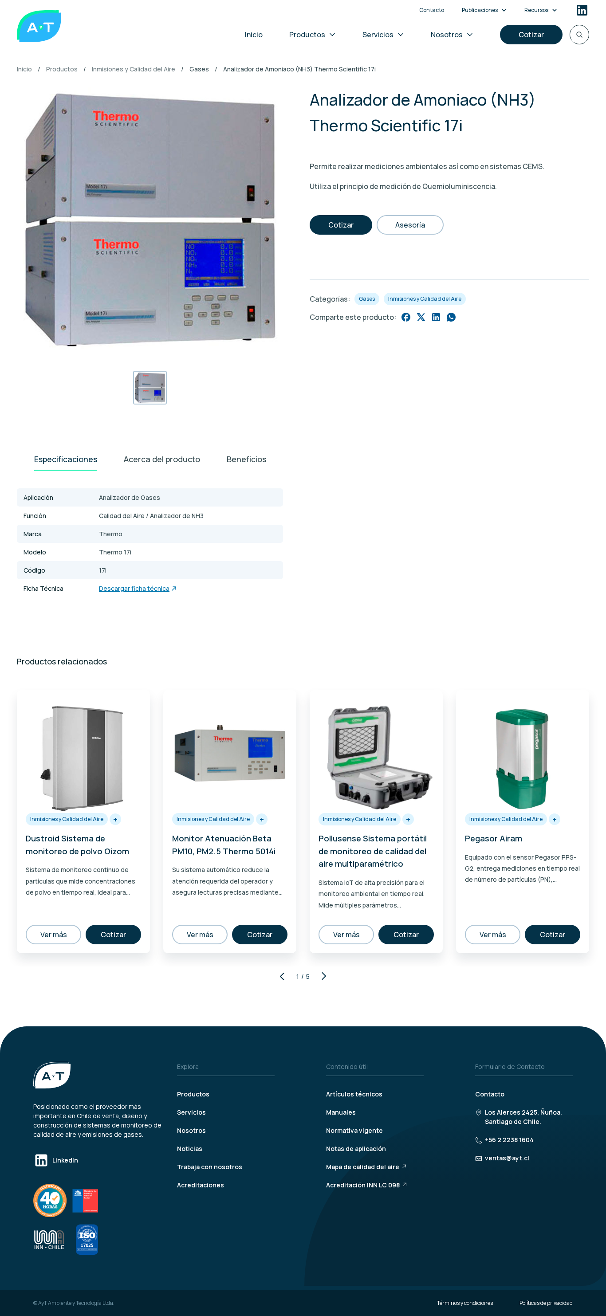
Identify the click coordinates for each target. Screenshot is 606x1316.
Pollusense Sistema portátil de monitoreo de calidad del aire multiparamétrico (373, 851)
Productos (307, 34)
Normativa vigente (354, 1130)
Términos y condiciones (465, 1303)
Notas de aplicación (356, 1148)
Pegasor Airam (493, 838)
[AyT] (39, 26)
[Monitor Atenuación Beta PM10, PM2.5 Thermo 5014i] (229, 754)
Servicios (378, 34)
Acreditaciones (200, 1185)
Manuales (341, 1112)
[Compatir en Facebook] (406, 317)
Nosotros (447, 34)
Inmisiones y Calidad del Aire (133, 69)
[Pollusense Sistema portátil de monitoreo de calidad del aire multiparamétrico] (376, 754)
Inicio (254, 34)
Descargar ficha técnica (134, 588)
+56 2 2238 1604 (509, 1139)
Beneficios (246, 459)
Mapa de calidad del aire (362, 1167)
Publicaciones (480, 10)
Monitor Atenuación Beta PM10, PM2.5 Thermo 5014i (223, 844)
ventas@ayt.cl (507, 1158)
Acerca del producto (162, 459)
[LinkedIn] (582, 10)
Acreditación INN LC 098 (363, 1185)
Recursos (536, 10)
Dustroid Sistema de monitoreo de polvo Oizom (77, 844)
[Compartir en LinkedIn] (436, 317)
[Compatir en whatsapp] (451, 317)
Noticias (189, 1148)
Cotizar (531, 34)
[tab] (65, 460)
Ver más (53, 934)
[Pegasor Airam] (522, 754)
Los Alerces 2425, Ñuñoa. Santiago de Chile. (523, 1117)
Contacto (431, 10)
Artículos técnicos (354, 1094)
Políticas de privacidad (546, 1303)
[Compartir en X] (421, 317)
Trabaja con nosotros (209, 1167)
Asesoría (410, 225)
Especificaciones (65, 459)
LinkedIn (65, 1160)
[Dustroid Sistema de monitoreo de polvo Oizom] (83, 754)
